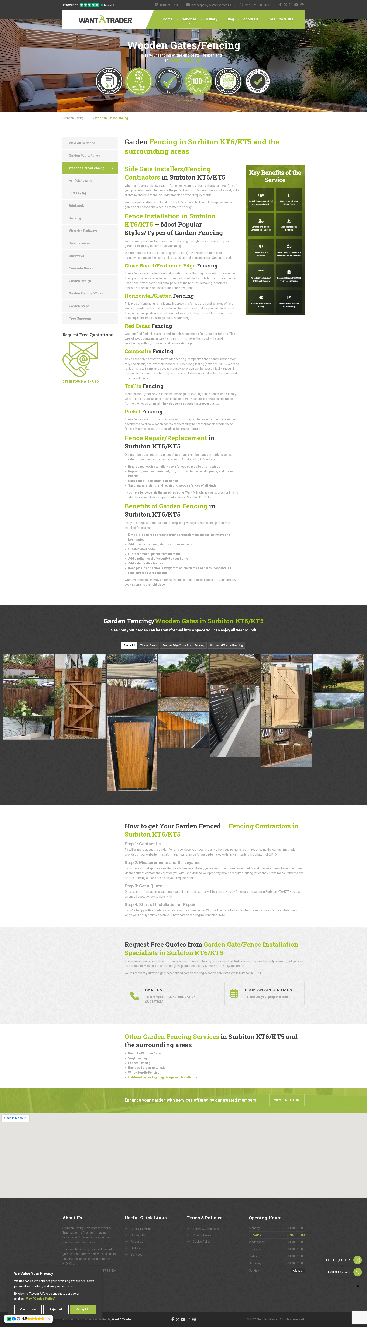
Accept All (83, 1309)
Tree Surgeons (80, 318)
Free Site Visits (280, 19)
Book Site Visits (141, 1229)
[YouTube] (296, 4)
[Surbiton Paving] (92, 16)
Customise (28, 1309)
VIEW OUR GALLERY (286, 1100)
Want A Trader (122, 1319)
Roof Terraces (79, 243)
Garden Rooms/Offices (86, 293)
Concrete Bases (81, 268)
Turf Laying (77, 193)
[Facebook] (280, 4)
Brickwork (76, 206)
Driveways (76, 256)
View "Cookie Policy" (40, 1298)
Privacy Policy (202, 1235)
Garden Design (80, 281)
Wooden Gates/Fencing (86, 168)
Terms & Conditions (206, 1229)
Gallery (211, 19)
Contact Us (138, 1235)
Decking (75, 218)
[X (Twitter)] (285, 4)
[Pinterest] (302, 4)
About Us (250, 19)
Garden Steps (79, 306)
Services (189, 19)
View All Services (82, 143)
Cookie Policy (201, 1241)
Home (168, 19)
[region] (55, 1292)
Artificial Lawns (80, 180)
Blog (230, 19)
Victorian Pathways (83, 231)
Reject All (56, 1309)
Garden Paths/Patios (84, 155)
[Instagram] (291, 4)
